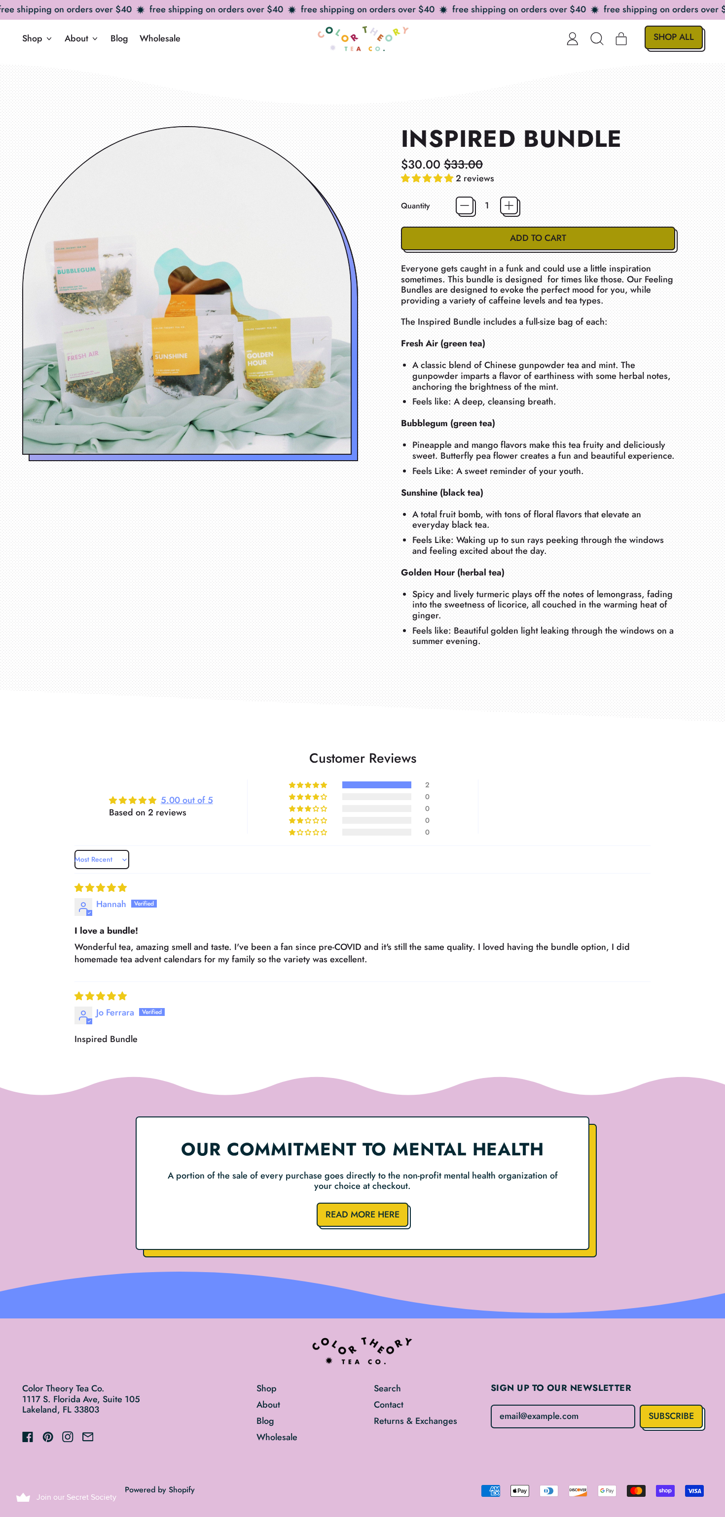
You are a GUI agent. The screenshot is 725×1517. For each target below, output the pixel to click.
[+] (509, 205)
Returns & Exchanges (415, 1421)
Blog (119, 38)
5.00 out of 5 (187, 800)
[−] (464, 205)
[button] (597, 38)
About (268, 1404)
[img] (100, 887)
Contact (388, 1404)
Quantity (415, 205)
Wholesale (160, 38)
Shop (266, 1388)
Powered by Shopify (160, 1489)
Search (387, 1388)
